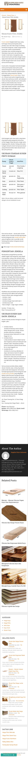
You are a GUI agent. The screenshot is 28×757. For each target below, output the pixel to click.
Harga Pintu (7, 623)
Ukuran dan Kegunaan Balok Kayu (14, 543)
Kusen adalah (5, 42)
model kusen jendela (8, 373)
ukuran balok (14, 75)
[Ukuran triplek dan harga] (14, 597)
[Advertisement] (14, 107)
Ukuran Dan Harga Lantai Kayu (16, 684)
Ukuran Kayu (7, 36)
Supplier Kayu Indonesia (18, 452)
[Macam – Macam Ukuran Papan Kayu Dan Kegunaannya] (14, 491)
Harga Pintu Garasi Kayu (9, 735)
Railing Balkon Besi (7, 741)
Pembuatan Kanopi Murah (9, 745)
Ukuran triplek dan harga (10, 606)
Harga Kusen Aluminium (9, 738)
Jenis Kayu (7, 625)
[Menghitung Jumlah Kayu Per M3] (14, 576)
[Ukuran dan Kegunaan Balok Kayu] (14, 533)
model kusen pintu (20, 237)
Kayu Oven (7, 628)
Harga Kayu (7, 620)
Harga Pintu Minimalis (8, 732)
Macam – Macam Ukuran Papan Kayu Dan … (16, 670)
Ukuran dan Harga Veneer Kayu (13, 523)
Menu (2, 9)
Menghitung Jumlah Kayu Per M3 (14, 586)
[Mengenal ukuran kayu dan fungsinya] (14, 554)
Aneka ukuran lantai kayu (17, 247)
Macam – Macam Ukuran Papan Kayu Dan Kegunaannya (13, 501)
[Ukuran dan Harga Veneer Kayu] (14, 513)
